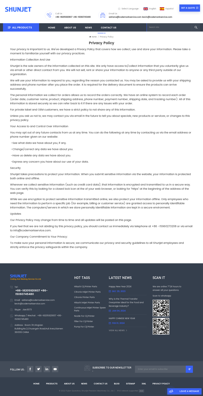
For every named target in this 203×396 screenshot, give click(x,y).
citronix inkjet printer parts (87, 292)
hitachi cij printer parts (85, 286)
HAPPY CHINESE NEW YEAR (122, 318)
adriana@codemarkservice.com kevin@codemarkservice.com (140, 17)
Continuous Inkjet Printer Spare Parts (90, 309)
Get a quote (188, 8)
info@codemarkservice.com (32, 230)
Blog (116, 383)
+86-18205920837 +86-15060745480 (73, 17)
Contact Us (108, 28)
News (88, 28)
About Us (70, 28)
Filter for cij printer (83, 321)
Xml (144, 383)
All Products (22, 27)
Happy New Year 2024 (120, 286)
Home (51, 28)
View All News (117, 330)
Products (52, 383)
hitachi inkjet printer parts (87, 302)
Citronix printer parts (84, 297)
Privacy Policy (161, 383)
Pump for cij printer (84, 326)
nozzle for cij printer (84, 316)
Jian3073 (27, 309)
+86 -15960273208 (164, 226)
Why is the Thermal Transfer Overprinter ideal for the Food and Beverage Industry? (126, 302)
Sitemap (130, 383)
